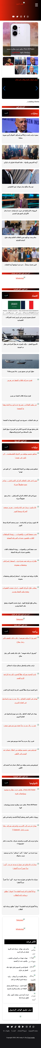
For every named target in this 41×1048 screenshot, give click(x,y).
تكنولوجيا (34, 783)
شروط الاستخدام (22, 1030)
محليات (34, 113)
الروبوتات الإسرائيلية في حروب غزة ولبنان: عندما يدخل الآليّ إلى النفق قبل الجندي (20, 212)
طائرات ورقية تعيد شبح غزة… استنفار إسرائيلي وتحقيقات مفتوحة (20, 577)
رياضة (35, 631)
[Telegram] (19, 1027)
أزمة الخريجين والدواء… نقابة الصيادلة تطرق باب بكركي (20, 162)
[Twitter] (17, 16)
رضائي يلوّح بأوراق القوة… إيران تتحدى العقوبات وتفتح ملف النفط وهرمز (20, 604)
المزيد (6, 113)
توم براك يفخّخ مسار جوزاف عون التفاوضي (20, 187)
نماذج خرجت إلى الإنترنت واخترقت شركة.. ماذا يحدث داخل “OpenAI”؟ (20, 842)
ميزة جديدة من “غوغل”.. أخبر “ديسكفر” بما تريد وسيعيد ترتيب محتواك (20, 854)
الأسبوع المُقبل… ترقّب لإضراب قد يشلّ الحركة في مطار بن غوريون (20, 345)
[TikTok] (15, 1027)
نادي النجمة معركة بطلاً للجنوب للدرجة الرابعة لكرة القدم (20, 690)
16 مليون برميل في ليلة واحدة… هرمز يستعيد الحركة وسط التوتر (20, 524)
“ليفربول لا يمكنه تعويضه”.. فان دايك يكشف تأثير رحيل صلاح (20, 654)
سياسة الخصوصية (33, 1030)
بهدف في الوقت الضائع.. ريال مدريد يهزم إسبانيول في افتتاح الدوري (20, 715)
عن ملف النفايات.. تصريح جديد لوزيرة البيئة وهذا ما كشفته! (20, 420)
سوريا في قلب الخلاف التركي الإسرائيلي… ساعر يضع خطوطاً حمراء (20, 497)
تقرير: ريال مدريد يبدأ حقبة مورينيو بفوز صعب (20, 741)
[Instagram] (21, 16)
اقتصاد (35, 295)
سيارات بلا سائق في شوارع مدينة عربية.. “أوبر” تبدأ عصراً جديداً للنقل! (20, 881)
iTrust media (31, 1037)
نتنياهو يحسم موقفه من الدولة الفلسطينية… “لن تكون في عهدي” (20, 470)
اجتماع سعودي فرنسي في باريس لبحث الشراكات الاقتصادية (20, 319)
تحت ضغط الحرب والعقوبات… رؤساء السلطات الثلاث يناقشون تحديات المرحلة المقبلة (20, 551)
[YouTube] (13, 16)
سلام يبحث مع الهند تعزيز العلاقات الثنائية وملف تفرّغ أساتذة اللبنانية (20, 239)
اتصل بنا (14, 1030)
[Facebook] (24, 16)
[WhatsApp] (28, 16)
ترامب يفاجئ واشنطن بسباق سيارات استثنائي (20, 665)
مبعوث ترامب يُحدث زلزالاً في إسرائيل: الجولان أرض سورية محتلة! (20, 136)
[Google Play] (23, 1027)
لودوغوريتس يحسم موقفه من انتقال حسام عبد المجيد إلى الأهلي (20, 766)
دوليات (35, 447)
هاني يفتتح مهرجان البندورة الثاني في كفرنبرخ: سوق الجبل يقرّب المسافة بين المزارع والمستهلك (20, 430)
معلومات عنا (6, 1030)
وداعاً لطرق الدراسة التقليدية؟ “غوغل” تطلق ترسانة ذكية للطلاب (20, 908)
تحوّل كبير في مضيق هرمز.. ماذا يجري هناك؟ (20, 371)
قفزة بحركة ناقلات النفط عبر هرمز (20, 396)
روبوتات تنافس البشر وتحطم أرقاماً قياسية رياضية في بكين (20, 817)
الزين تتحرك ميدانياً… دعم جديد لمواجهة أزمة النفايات (21, 265)
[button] (4, 88)
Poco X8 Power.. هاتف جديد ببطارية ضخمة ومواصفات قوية (20, 806)
